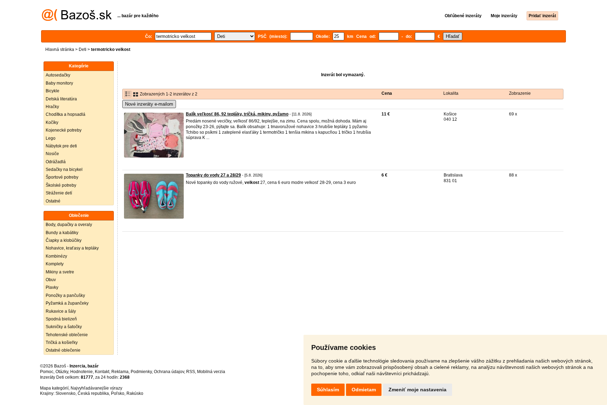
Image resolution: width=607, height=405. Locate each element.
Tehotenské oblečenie (67, 334)
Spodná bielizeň (61, 319)
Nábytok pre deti (61, 146)
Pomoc (46, 371)
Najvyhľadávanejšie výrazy (96, 388)
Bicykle (52, 90)
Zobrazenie (520, 93)
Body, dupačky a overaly (69, 224)
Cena (386, 93)
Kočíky (52, 122)
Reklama (120, 371)
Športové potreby (62, 177)
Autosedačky (58, 75)
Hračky (52, 106)
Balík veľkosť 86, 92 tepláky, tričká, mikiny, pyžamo (237, 114)
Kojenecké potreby (63, 130)
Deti (82, 49)
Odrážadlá (56, 161)
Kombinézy (56, 256)
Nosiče (52, 153)
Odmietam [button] (364, 389)
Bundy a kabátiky (62, 232)
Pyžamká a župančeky (67, 303)
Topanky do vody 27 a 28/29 (213, 175)
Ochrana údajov (169, 371)
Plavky (52, 287)
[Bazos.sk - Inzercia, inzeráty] (77, 19)
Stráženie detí (59, 193)
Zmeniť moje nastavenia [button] (417, 389)
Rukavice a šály (61, 311)
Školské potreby (61, 185)
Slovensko (66, 393)
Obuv (51, 279)
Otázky (62, 371)
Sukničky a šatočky (64, 326)
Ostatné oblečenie (63, 350)
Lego (51, 138)
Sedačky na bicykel (64, 169)
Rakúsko (134, 393)
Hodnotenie (81, 371)
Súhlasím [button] (328, 389)
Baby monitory (59, 83)
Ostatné (53, 201)
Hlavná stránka (59, 49)
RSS (190, 371)
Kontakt (102, 371)
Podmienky (141, 371)
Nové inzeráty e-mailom (149, 104)
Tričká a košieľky (62, 342)
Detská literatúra (61, 99)
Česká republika (93, 393)
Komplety (55, 263)
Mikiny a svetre (60, 272)
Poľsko (117, 393)
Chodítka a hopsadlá (65, 114)
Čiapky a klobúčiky (63, 240)
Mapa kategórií (54, 388)
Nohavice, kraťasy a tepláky (72, 248)
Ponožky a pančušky (65, 295)
